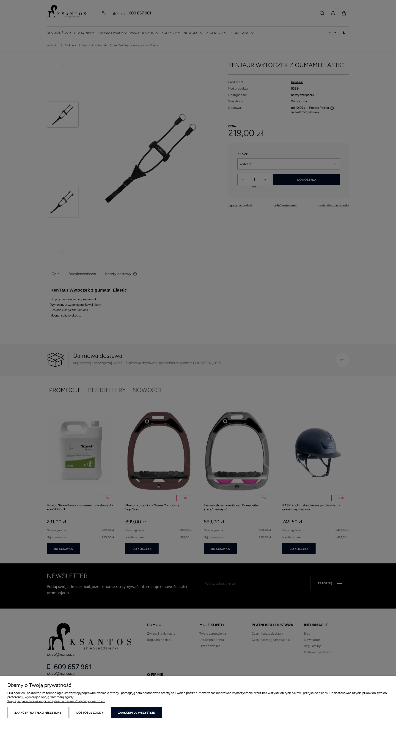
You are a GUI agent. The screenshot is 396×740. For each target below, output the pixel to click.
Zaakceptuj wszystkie (136, 712)
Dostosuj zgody (89, 712)
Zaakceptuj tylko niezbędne (37, 712)
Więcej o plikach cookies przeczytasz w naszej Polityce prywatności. (56, 701)
